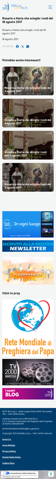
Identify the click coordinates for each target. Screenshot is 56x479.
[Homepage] (5, 7)
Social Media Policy (11, 457)
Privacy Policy (9, 451)
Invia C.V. (6, 439)
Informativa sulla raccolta (11, 477)
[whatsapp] (28, 46)
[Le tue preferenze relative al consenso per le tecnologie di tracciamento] (51, 474)
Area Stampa (8, 445)
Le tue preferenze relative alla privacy (22, 473)
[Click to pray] (28, 328)
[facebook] (17, 46)
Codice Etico (8, 463)
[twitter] (23, 46)
